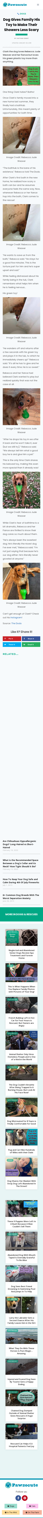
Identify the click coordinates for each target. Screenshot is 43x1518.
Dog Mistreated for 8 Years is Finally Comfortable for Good (21, 1122)
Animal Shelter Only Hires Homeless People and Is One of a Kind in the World (21, 1057)
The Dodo (16, 623)
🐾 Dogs (21, 14)
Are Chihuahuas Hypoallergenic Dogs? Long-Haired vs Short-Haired (19, 844)
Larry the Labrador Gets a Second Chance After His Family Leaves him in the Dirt (22, 1320)
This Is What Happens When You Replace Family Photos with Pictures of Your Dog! (21, 989)
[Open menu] (38, 4)
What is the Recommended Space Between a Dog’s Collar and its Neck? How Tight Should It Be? (20, 863)
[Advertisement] (21, 747)
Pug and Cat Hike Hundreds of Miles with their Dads (21, 1151)
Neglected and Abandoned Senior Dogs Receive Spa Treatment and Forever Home (21, 954)
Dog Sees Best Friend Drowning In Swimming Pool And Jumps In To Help (21, 1289)
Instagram (16, 617)
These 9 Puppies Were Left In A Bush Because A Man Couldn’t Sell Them (21, 1224)
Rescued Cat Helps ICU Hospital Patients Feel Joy (21, 1445)
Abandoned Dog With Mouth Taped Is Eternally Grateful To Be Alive (21, 1257)
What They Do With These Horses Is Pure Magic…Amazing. (21, 1351)
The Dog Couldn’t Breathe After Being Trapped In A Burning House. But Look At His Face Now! (21, 1088)
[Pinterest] (25, 1498)
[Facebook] (18, 1498)
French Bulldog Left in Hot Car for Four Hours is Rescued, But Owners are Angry (22, 1021)
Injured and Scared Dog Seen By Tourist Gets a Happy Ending (22, 1382)
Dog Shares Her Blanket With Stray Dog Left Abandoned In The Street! (21, 1183)
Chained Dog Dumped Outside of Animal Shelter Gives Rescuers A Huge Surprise (21, 1414)
